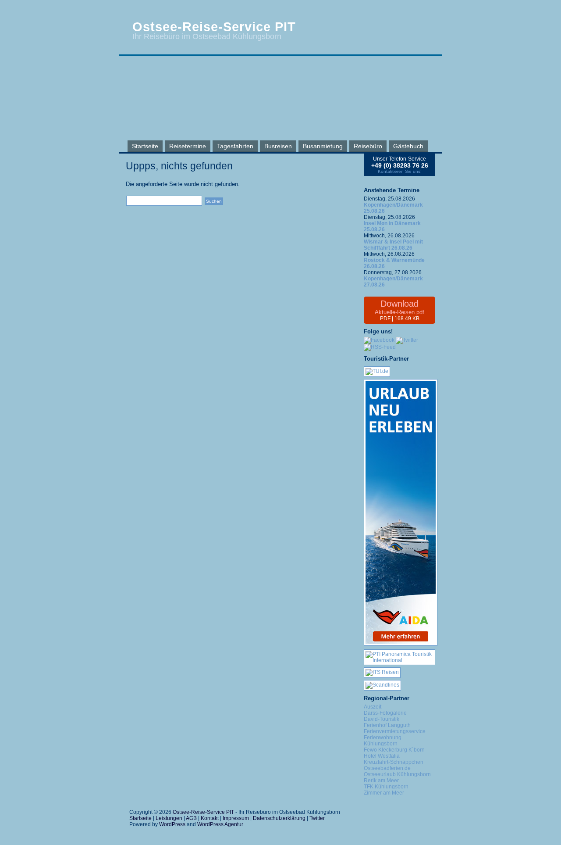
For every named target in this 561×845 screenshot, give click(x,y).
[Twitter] (407, 340)
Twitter (317, 818)
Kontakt (210, 818)
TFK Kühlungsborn (386, 787)
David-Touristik (381, 719)
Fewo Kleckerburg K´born (394, 750)
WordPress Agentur (220, 824)
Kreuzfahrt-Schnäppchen (393, 762)
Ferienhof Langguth (387, 725)
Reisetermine (187, 146)
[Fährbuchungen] (382, 685)
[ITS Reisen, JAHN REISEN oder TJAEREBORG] (382, 672)
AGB (191, 818)
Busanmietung (323, 146)
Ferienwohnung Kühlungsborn (382, 740)
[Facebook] (379, 340)
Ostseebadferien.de (387, 768)
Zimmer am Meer (384, 793)
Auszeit (372, 707)
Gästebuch (408, 146)
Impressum (236, 818)
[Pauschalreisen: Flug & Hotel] (377, 371)
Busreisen (278, 146)
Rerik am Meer (381, 780)
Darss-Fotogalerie (385, 713)
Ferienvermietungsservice (395, 731)
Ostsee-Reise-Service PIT (214, 27)
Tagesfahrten (235, 146)
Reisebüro (368, 146)
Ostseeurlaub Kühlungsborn (397, 774)
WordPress (172, 824)
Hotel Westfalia (382, 756)
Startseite (145, 146)
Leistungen (169, 818)
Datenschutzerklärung (279, 818)
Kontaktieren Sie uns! (400, 171)
